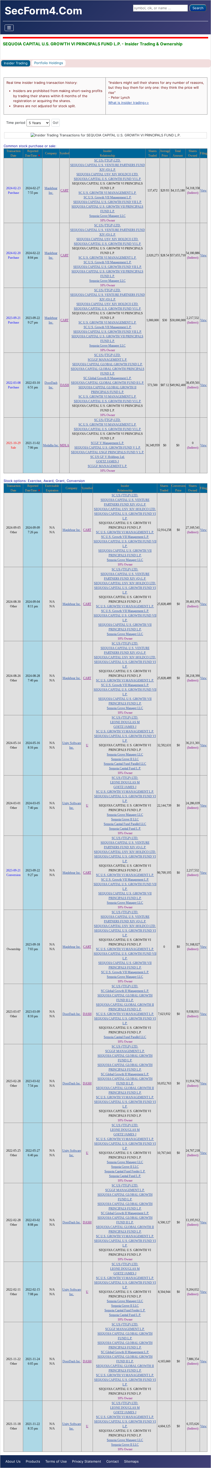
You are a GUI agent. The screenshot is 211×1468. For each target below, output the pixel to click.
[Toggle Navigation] (9, 28)
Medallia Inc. (51, 445)
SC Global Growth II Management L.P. (107, 378)
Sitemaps (131, 1461)
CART (64, 190)
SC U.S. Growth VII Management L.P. (107, 197)
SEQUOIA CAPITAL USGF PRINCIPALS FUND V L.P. (107, 452)
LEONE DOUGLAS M (125, 722)
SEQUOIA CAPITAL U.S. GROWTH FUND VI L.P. (107, 179)
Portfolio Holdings (48, 63)
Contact (112, 1461)
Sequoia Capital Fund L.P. (125, 768)
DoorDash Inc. (72, 1014)
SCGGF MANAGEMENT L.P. (107, 359)
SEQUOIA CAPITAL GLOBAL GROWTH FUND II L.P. (107, 383)
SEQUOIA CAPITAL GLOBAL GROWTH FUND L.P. (107, 364)
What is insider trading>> (128, 102)
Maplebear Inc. (72, 530)
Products (33, 1461)
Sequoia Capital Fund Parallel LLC (125, 764)
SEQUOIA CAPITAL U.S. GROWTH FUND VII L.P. (107, 202)
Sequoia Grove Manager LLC (107, 216)
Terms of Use (56, 1461)
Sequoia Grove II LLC (125, 759)
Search (198, 8)
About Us (13, 1461)
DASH (64, 385)
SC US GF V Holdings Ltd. (107, 457)
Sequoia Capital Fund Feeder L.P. (124, 1171)
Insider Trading (16, 63)
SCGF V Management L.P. (107, 443)
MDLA (64, 445)
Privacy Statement (86, 1461)
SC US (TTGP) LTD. (107, 160)
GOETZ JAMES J (107, 461)
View (203, 190)
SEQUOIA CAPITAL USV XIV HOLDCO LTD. (107, 174)
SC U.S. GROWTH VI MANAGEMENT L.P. (107, 193)
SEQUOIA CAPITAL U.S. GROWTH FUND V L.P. (107, 447)
